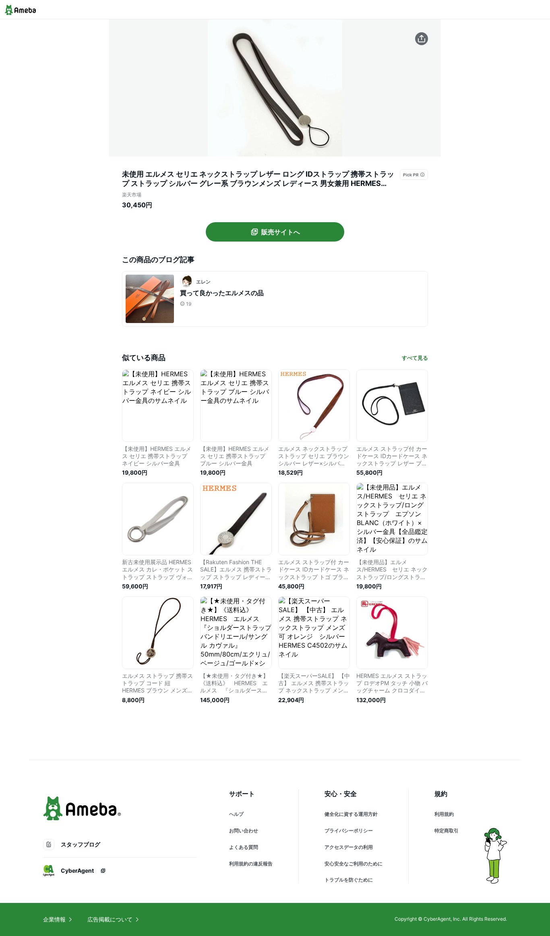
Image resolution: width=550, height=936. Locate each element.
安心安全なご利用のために (354, 864)
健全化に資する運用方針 (351, 814)
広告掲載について (109, 919)
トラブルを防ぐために (349, 880)
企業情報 (54, 919)
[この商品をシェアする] (421, 38)
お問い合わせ (243, 831)
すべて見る (415, 357)
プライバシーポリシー (349, 831)
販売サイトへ (280, 232)
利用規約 (444, 814)
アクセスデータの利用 (349, 847)
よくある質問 (243, 847)
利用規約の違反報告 (251, 864)
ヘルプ (236, 814)
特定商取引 (446, 831)
